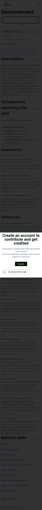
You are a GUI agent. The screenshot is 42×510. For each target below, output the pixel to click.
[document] (21, 255)
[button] (39, 235)
